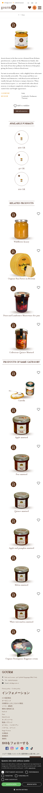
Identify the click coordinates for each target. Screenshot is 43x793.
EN (32, 3)
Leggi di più (32, 768)
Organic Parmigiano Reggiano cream (21, 659)
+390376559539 (19, 3)
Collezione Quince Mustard (21, 352)
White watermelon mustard (21, 622)
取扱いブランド (7, 722)
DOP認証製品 (6, 698)
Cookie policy (16, 688)
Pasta (3, 714)
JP (36, 3)
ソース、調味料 (7, 706)
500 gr (21, 148)
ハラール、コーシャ (9, 728)
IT (28, 3)
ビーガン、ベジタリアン (10, 725)
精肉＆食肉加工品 (8, 709)
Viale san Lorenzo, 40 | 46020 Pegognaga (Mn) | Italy (20, 677)
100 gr (21, 189)
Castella (21, 401)
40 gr (21, 169)
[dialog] (21, 775)
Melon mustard (21, 585)
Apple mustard (21, 437)
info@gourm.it (8, 3)
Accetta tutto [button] (11, 784)
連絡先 (4, 739)
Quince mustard (21, 511)
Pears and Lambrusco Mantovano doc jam (21, 316)
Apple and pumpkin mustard (21, 548)
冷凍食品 (5, 733)
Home (23, 15)
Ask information (21, 111)
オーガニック (6, 701)
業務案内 (5, 736)
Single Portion (6, 730)
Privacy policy (6, 688)
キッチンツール (7, 720)
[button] (22, 789)
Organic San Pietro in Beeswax (21, 279)
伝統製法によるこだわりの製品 (12, 703)
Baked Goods (6, 717)
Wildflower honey (21, 242)
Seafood (4, 711)
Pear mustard (21, 474)
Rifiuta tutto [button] (32, 784)
